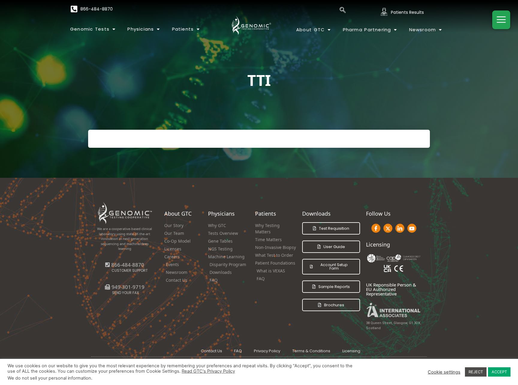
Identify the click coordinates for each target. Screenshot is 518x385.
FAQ (238, 351)
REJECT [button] (476, 371)
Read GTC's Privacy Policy (208, 371)
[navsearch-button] (343, 11)
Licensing (351, 351)
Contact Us (211, 351)
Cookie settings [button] (444, 372)
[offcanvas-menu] (501, 20)
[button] (124, 287)
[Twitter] (387, 228)
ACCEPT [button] (499, 371)
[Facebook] (375, 228)
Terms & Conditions (311, 351)
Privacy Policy (267, 351)
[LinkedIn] (399, 228)
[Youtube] (411, 228)
